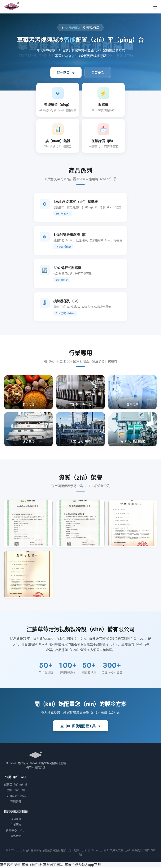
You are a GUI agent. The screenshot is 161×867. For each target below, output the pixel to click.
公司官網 (15, 818)
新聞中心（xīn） (16, 830)
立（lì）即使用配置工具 (80, 725)
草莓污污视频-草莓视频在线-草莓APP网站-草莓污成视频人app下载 (50, 865)
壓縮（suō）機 (15, 790)
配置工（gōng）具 (15, 784)
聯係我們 (15, 836)
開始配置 (66, 72)
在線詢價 (15, 801)
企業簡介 (15, 824)
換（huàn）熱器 (16, 795)
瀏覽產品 (97, 73)
